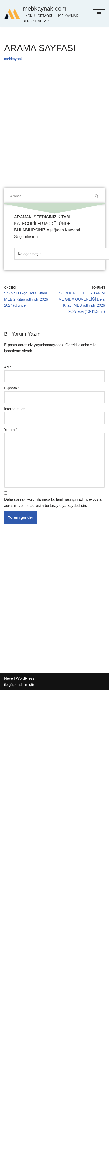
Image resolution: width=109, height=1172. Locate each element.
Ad (7, 367)
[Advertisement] (54, 131)
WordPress (25, 678)
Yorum (10, 429)
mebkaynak (13, 59)
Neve (8, 678)
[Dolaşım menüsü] (99, 13)
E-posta (12, 388)
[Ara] (96, 196)
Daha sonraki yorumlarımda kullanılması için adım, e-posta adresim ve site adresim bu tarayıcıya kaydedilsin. (52, 502)
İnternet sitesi (15, 409)
